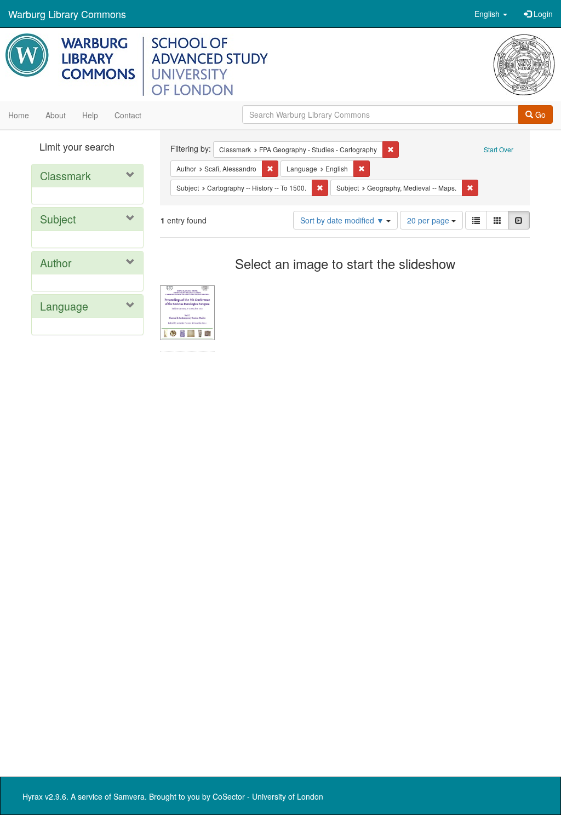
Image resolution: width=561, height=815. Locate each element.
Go (539, 114)
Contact (128, 115)
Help (90, 115)
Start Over (498, 149)
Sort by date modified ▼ (343, 220)
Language (64, 306)
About (55, 115)
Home (18, 115)
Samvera (129, 796)
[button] (491, 13)
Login (542, 13)
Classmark (65, 175)
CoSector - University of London (268, 796)
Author (56, 263)
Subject (58, 219)
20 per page (429, 220)
